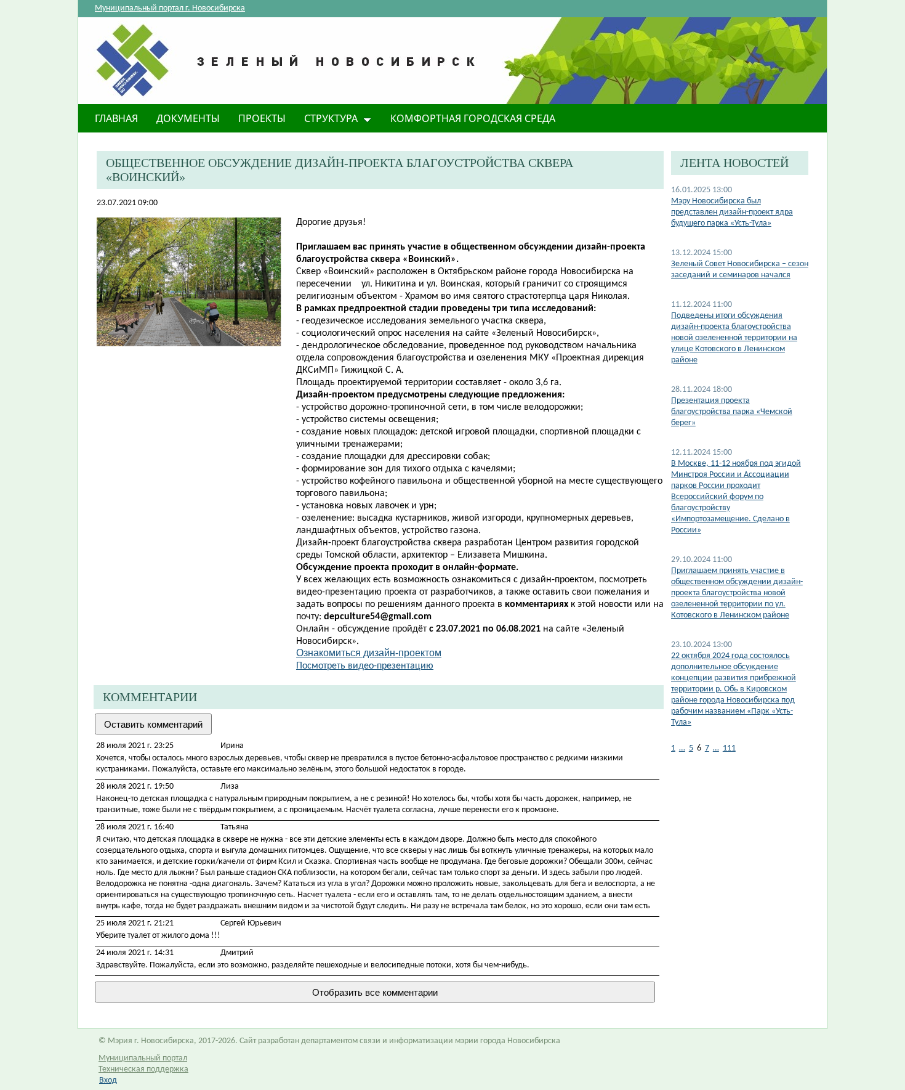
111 (729, 748)
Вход (108, 1080)
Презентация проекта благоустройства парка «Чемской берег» (731, 412)
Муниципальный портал (143, 1058)
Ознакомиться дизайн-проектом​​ (368, 653)
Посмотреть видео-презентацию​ (364, 666)
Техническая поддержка (143, 1069)
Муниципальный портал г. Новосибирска (170, 8)
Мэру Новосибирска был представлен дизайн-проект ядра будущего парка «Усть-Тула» (732, 212)
